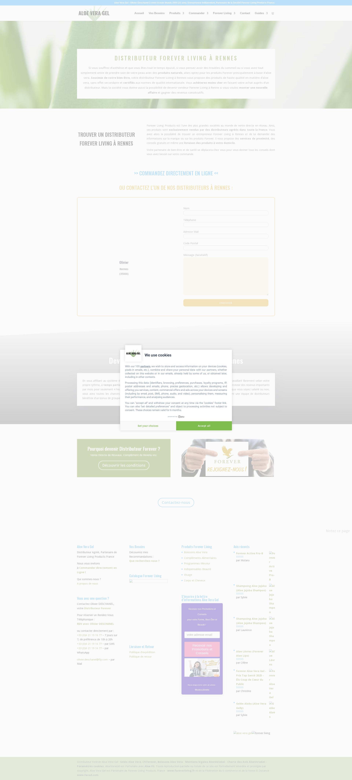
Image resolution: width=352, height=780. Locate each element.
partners (145, 366)
